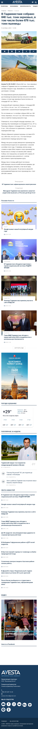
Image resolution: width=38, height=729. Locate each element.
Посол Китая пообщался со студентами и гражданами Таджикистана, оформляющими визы (17, 582)
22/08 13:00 (8, 234)
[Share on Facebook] (4, 51)
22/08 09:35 (5, 566)
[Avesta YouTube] (3, 704)
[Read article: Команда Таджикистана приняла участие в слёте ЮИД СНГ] (19, 288)
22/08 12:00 (8, 305)
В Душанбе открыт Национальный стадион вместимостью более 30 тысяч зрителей (16, 572)
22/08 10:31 (5, 547)
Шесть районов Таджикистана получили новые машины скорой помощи (21, 482)
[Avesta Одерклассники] (9, 710)
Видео (8, 628)
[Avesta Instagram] (14, 704)
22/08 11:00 (5, 538)
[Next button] (35, 620)
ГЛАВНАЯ (4, 721)
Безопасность (25, 6)
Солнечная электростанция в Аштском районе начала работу (17, 562)
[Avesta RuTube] (25, 705)
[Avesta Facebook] (9, 704)
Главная (3, 10)
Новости (10, 10)
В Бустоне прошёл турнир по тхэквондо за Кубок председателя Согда (18, 553)
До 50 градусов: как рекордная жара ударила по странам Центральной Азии (18, 534)
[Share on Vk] (19, 51)
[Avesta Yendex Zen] (30, 705)
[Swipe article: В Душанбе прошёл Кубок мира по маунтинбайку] (19, 620)
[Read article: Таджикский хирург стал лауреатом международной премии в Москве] (19, 447)
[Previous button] (2, 620)
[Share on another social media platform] (33, 51)
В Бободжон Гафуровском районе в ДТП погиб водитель (18, 543)
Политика (4, 6)
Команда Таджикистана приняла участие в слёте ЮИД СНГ (18, 301)
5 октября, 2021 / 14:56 (8, 28)
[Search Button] (36, 2)
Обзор (5, 226)
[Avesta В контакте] (19, 704)
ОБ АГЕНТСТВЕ (14, 721)
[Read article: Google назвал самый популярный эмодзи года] (19, 216)
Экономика (14, 6)
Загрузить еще (19, 348)
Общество (7, 298)
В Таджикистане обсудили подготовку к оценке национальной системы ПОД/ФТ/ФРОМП (18, 266)
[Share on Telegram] (12, 51)
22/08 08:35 (5, 576)
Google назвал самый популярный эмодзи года (18, 230)
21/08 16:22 (5, 587)
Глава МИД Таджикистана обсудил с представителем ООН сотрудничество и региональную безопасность (17, 337)
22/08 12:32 (8, 271)
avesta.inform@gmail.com (8, 696)
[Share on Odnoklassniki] (26, 51)
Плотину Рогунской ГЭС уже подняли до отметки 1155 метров (19, 473)
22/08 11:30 (8, 342)
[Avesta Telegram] (3, 710)
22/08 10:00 (5, 557)
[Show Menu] (2, 2)
